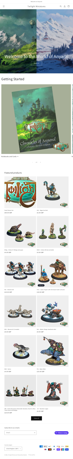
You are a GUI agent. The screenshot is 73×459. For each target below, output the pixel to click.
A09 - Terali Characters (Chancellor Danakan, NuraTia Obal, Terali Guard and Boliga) (20, 409)
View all (36, 418)
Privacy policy (31, 454)
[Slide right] (40, 162)
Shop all (36, 63)
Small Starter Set (8, 210)
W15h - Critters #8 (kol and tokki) (45, 250)
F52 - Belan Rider (41, 369)
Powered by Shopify (22, 455)
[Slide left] (33, 162)
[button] (4, 6)
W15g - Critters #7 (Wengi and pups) (13, 250)
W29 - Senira (7, 369)
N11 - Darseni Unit (9, 289)
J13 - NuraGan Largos (42, 409)
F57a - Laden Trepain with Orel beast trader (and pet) (51, 289)
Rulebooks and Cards (8, 156)
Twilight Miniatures (12, 455)
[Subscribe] (34, 433)
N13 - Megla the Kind (42, 210)
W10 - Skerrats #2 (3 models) (11, 329)
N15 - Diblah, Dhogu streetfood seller (46, 329)
